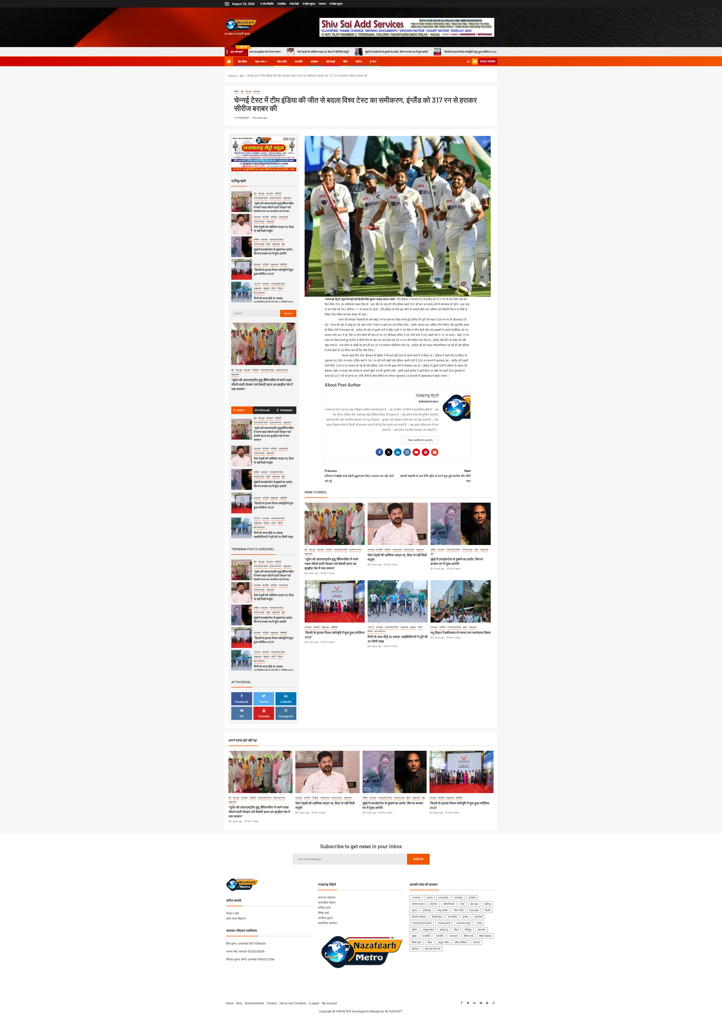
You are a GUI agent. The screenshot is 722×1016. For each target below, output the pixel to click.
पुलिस (477, 550)
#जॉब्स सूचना (308, 3)
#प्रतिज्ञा (281, 3)
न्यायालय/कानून (408, 550)
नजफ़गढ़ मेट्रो (243, 118)
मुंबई (432, 554)
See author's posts (420, 440)
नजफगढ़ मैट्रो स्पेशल (341, 550)
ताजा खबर (256, 91)
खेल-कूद (248, 91)
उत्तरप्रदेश (443, 897)
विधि (345, 61)
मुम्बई (414, 935)
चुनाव (414, 910)
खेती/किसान (449, 903)
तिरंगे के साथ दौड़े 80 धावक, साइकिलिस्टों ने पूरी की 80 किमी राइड (428, 51)
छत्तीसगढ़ (427, 910)
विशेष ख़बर (417, 942)
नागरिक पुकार (325, 918)
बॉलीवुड (468, 929)
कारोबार (314, 61)
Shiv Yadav (329, 573)
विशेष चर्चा (323, 913)
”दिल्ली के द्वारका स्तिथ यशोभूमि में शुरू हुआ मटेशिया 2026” (355, 51)
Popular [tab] (264, 410)
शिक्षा (430, 942)
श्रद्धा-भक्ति (443, 942)
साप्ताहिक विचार (326, 902)
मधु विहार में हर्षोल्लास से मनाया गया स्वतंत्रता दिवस (497, 51)
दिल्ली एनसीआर (419, 916)
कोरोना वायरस (418, 903)
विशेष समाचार (485, 935)
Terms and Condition (292, 1003)
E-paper (314, 1003)
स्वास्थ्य (322, 3)
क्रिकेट (236, 91)
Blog (239, 1003)
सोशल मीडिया (461, 942)
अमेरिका (433, 550)
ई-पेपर (373, 61)
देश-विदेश (242, 61)
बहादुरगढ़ (413, 627)
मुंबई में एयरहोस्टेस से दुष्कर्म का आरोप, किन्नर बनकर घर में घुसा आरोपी (281, 51)
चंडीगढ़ (487, 903)
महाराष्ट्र (482, 929)
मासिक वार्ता (324, 907)
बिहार (456, 929)
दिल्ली (487, 910)
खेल (242, 91)
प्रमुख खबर (308, 554)
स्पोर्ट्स (420, 627)
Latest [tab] (240, 410)
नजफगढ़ (416, 897)
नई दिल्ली (329, 550)
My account (329, 1003)
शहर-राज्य (260, 61)
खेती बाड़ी (330, 61)
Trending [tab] (286, 410)
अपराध (429, 897)
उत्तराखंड (458, 897)
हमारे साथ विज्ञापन (236, 918)
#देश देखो (294, 3)
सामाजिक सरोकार (327, 923)
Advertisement (254, 1003)
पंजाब (479, 923)
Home (230, 1003)
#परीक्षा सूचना (336, 3)
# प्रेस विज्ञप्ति (267, 3)
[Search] (468, 61)
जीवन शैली (282, 61)
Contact (272, 1003)
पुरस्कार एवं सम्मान (355, 550)
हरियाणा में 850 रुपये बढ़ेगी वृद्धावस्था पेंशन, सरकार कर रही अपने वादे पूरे (359, 476)
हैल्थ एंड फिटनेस (380, 631)
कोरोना (359, 61)
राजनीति (299, 61)
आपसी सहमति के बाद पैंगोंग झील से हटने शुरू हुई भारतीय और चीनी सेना (435, 476)
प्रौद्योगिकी (334, 627)
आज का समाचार (326, 897)
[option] (264, 202)
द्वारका (465, 916)
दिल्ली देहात (437, 916)
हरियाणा (370, 631)
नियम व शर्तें (232, 913)
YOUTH (371, 627)
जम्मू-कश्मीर (442, 910)
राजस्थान (453, 935)
